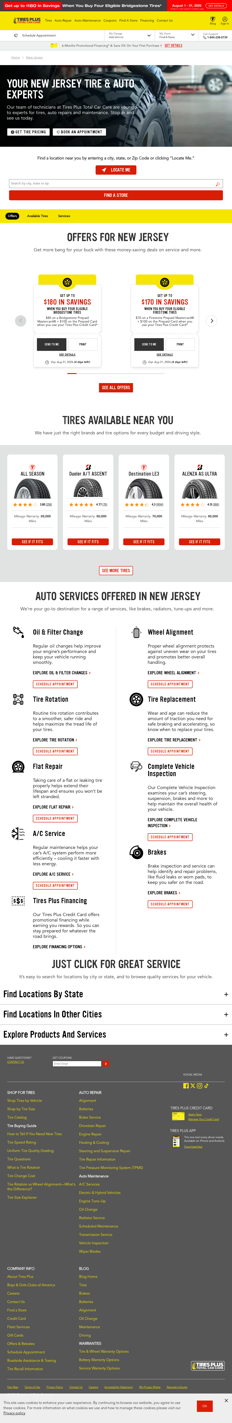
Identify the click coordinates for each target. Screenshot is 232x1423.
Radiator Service (92, 1218)
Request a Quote (177, 1387)
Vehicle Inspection (94, 1243)
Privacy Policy (54, 1387)
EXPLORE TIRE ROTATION (53, 740)
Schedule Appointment (26, 1352)
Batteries (86, 1109)
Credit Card (16, 1319)
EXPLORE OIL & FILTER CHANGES (60, 673)
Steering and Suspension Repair (104, 1151)
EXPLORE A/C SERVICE (51, 874)
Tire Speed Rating (21, 1142)
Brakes (84, 1294)
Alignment (87, 1101)
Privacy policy (14, 1413)
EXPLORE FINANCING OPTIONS (57, 947)
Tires (83, 1285)
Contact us (15, 1062)
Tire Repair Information (97, 1159)
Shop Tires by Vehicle (24, 1101)
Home (15, 57)
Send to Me (52, 344)
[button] (48, 20)
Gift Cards (15, 1335)
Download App (193, 1147)
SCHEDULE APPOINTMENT (55, 684)
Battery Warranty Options (99, 1360)
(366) (216, 504)
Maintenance (89, 1327)
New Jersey (34, 57)
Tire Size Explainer (22, 1198)
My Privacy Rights (149, 1387)
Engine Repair (90, 1134)
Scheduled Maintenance (98, 1226)
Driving (85, 1335)
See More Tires (116, 570)
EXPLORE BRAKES (162, 893)
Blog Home (88, 1277)
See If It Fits (32, 542)
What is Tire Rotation (23, 1168)
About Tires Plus (20, 1277)
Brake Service (90, 1118)
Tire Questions (19, 1159)
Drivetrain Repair (92, 1126)
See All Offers (116, 387)
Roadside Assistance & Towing (31, 1361)
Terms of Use (32, 1387)
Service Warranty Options (99, 1368)
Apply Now (195, 1114)
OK (204, 1406)
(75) (104, 504)
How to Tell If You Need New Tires (34, 1134)
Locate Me (120, 170)
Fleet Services (18, 1327)
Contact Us (16, 1302)
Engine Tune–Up (92, 1201)
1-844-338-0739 (217, 37)
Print (83, 344)
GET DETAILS (173, 45)
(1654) (159, 504)
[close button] (226, 1400)
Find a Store (218, 184)
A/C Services (89, 1184)
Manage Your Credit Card (203, 1119)
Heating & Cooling (94, 1143)
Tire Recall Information (25, 1369)
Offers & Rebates (20, 1344)
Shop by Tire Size (21, 1109)
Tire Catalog (17, 1118)
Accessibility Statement (118, 1387)
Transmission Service (95, 1235)
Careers (13, 1294)
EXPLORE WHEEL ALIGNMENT (172, 673)
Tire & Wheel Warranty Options (104, 1352)
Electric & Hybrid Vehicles (100, 1193)
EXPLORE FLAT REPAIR (51, 807)
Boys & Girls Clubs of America (31, 1285)
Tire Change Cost (21, 1176)
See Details (67, 355)
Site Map (12, 1387)
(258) (49, 504)
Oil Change (88, 1210)
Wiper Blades (90, 1252)
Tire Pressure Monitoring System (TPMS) (111, 1168)
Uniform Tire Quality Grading (30, 1151)
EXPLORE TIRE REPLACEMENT (172, 740)
